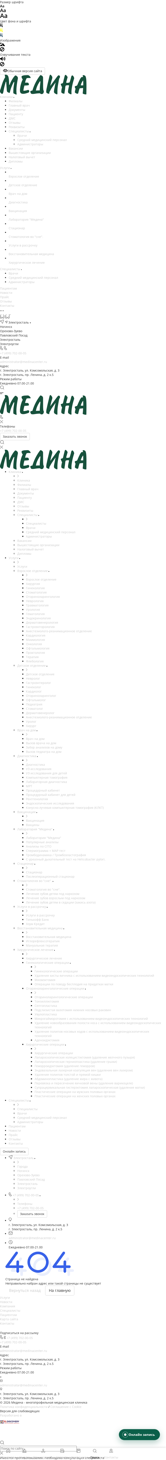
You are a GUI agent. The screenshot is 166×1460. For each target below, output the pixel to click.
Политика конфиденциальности (24, 1407)
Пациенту (16, 114)
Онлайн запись (14, 1151)
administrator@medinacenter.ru (23, 362)
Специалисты (19, 131)
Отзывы (15, 123)
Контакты (7, 1323)
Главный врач (19, 105)
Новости (6, 1302)
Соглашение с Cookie (65, 1407)
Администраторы (30, 144)
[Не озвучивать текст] (2, 65)
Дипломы (16, 161)
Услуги (5, 1298)
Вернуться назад (25, 1290)
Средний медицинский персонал (42, 140)
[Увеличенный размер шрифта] (3, 17)
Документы (17, 110)
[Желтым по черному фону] (1, 31)
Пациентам (8, 1315)
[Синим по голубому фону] (1, 36)
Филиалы (15, 101)
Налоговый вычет (22, 157)
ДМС (12, 118)
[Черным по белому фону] (1, 26)
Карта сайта (9, 1319)
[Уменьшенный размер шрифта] (2, 6)
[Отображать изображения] (2, 45)
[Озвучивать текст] (2, 60)
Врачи (22, 135)
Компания (7, 1306)
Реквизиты (17, 127)
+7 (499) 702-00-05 (13, 353)
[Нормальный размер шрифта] (3, 11)
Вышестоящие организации (30, 153)
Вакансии (16, 148)
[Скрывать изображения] (2, 50)
